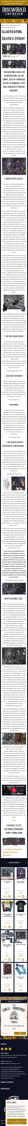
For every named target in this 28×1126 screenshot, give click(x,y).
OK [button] (17, 1120)
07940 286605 (8, 1061)
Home (3, 25)
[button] (9, 896)
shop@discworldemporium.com (12, 1063)
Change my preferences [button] (17, 1123)
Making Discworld (14, 25)
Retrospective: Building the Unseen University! (13, 852)
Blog (7, 25)
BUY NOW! (14, 820)
